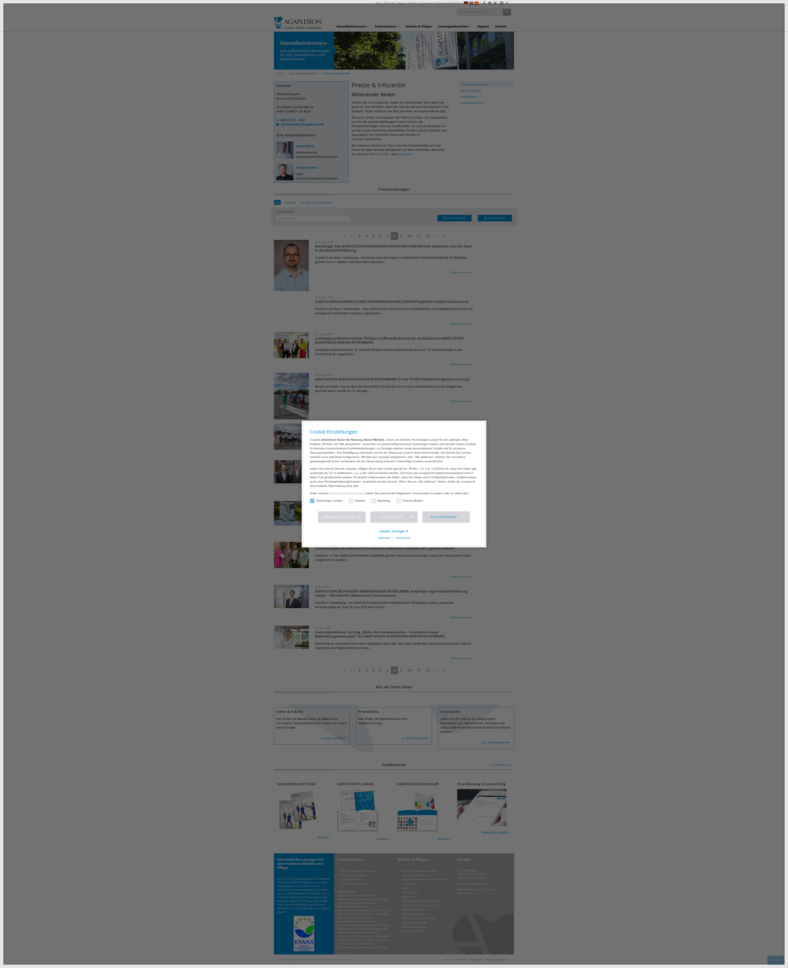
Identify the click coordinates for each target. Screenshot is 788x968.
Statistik (360, 500)
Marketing (383, 500)
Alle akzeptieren (443, 517)
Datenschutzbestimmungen (347, 493)
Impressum (384, 538)
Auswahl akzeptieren (339, 517)
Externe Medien (413, 500)
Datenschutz (403, 538)
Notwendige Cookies (329, 500)
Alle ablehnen (391, 517)
